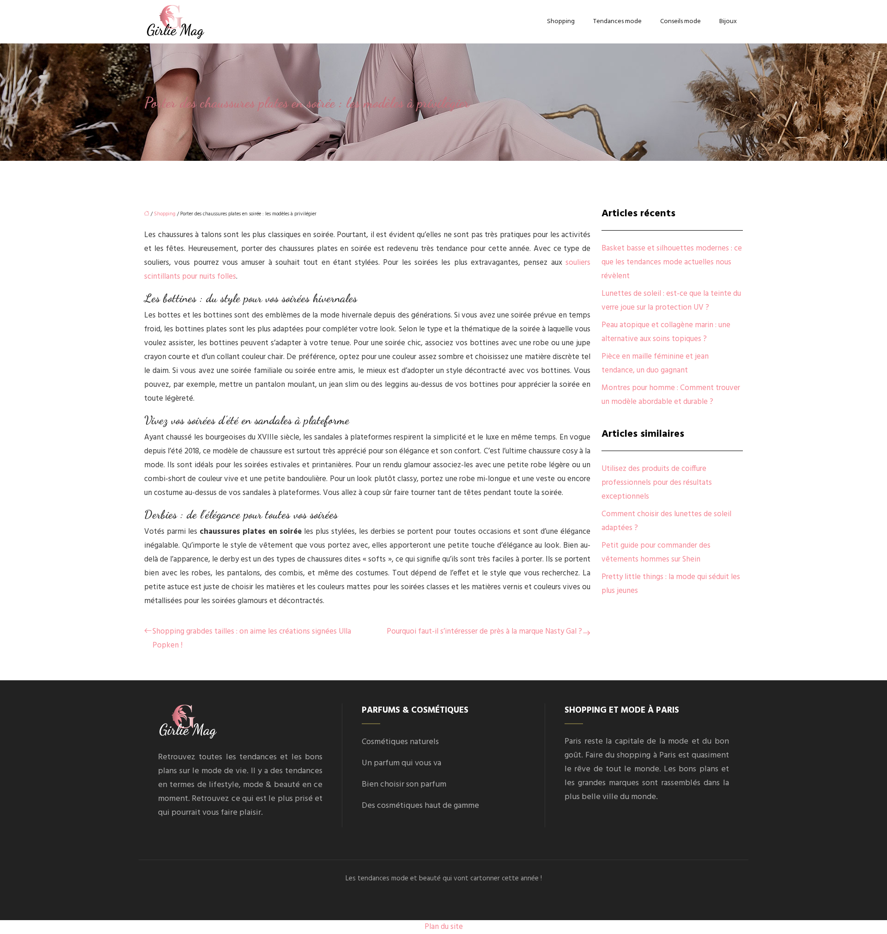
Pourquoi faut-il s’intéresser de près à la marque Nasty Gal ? (484, 631)
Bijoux (728, 21)
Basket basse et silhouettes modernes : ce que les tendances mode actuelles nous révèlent (671, 262)
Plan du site (444, 927)
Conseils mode (680, 21)
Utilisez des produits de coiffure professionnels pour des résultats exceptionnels (656, 483)
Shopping (561, 21)
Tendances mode (617, 21)
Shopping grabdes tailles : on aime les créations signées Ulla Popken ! (251, 638)
